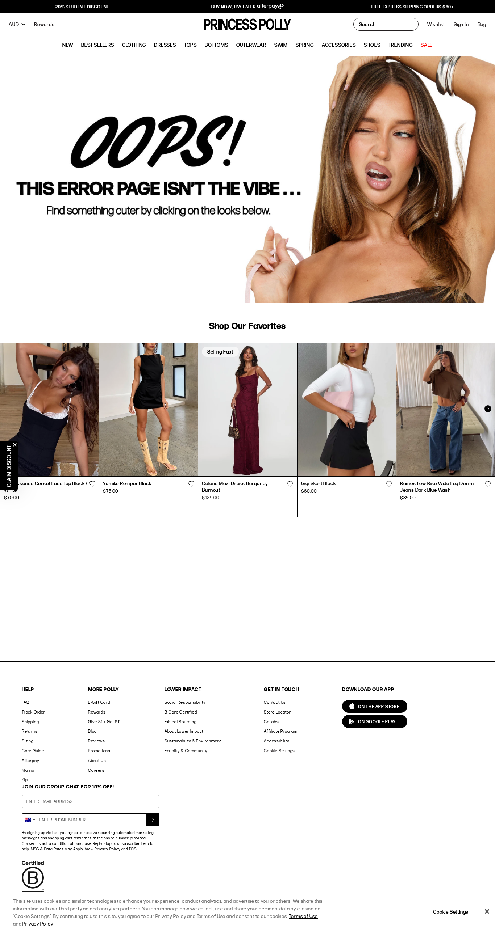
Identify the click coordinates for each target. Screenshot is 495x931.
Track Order (33, 712)
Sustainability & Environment (193, 741)
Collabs (271, 721)
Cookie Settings (279, 750)
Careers (96, 770)
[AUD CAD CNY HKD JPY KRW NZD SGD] (17, 24)
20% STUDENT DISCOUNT (82, 6)
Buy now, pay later (234, 6)
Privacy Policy (107, 848)
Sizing (28, 741)
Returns (30, 731)
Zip (25, 779)
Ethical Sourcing (181, 721)
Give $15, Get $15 (105, 721)
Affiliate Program (281, 731)
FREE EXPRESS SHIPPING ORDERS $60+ (412, 6)
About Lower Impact (184, 731)
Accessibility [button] (276, 741)
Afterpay (30, 760)
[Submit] (152, 819)
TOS (132, 848)
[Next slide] (487, 409)
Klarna (28, 770)
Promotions (99, 750)
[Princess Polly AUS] (247, 24)
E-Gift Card (99, 702)
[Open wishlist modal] (92, 484)
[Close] (487, 911)
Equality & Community (186, 750)
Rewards (97, 712)
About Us (97, 760)
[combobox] (29, 820)
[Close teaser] (15, 444)
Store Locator (277, 712)
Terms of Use (303, 916)
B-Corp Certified (181, 712)
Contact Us (275, 702)
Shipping (30, 721)
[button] (482, 24)
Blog (92, 731)
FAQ (25, 702)
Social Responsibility (185, 702)
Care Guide (33, 750)
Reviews (96, 741)
